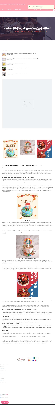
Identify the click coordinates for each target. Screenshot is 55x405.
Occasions (2, 380)
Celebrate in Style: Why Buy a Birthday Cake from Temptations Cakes (22, 165)
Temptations (6, 394)
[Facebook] (0, 390)
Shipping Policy (2, 368)
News (11, 31)
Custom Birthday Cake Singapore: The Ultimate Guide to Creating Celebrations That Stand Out (21, 53)
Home (8, 31)
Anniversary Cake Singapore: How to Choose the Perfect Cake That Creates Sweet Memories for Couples (23, 58)
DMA (3, 395)
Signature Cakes (3, 382)
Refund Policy (2, 366)
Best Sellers (2, 378)
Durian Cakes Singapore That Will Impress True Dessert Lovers (16, 63)
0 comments (10, 167)
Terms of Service (3, 370)
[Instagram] (3, 390)
